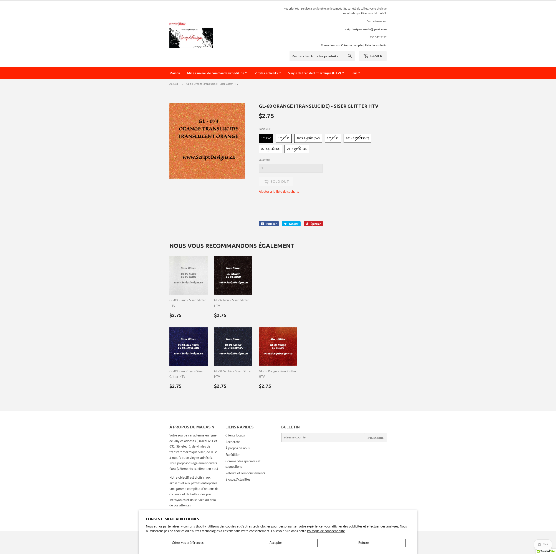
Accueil (173, 84)
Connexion (328, 45)
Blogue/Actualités (237, 479)
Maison (174, 73)
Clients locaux (235, 435)
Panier (376, 56)
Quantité (264, 160)
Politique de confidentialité (326, 531)
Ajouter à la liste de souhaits (279, 192)
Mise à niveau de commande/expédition (216, 73)
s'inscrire (375, 438)
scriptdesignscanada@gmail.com (365, 29)
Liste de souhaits (376, 45)
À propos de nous (237, 448)
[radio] (266, 138)
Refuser (363, 543)
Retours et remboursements (245, 473)
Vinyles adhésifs (266, 73)
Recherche (232, 442)
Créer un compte (351, 45)
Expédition (232, 455)
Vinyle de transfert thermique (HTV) (315, 73)
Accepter (276, 543)
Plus (354, 73)
